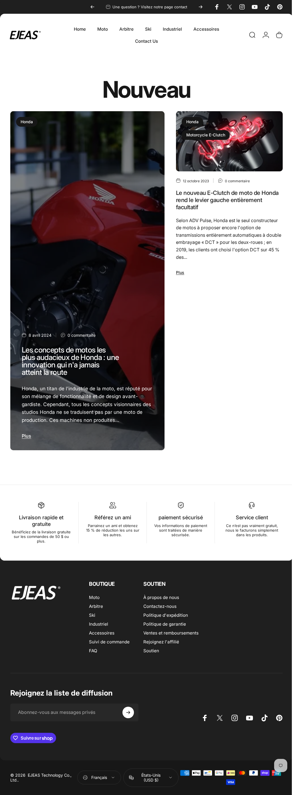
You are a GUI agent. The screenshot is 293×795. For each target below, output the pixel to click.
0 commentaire (82, 333)
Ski (92, 613)
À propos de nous (161, 595)
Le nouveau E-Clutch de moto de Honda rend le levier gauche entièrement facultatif (224, 199)
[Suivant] (200, 7)
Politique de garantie (164, 622)
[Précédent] (92, 7)
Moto (94, 595)
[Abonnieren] (128, 710)
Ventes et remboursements (171, 631)
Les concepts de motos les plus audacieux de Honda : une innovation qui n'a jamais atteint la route (67, 359)
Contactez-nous (160, 604)
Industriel (98, 622)
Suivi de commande (109, 640)
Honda (27, 121)
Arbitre (96, 604)
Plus (26, 434)
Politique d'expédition (165, 613)
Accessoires (101, 631)
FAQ (93, 648)
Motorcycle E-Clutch (203, 134)
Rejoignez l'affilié (161, 640)
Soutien (151, 648)
